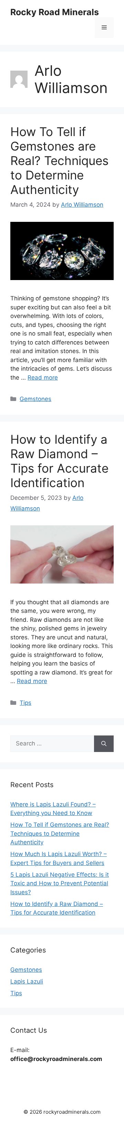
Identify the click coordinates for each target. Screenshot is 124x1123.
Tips (25, 702)
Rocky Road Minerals (54, 12)
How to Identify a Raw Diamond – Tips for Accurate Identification (59, 461)
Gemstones (35, 398)
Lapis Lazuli (26, 981)
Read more (43, 377)
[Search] (104, 743)
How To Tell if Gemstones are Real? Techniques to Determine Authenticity (59, 160)
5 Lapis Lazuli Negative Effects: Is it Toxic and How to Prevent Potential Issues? (59, 883)
